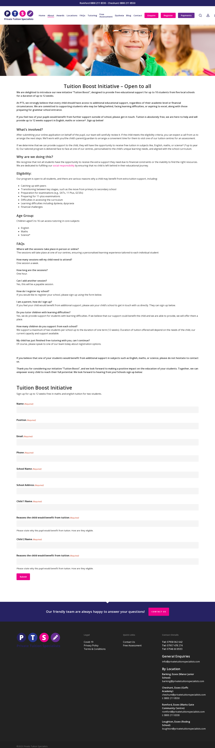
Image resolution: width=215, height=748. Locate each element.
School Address (30, 485)
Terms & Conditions (95, 649)
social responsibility (63, 165)
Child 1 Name (29, 501)
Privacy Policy (91, 645)
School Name (29, 468)
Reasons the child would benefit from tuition (48, 517)
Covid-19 (88, 642)
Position (26, 420)
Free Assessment (132, 645)
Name (25, 403)
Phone (25, 452)
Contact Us (159, 611)
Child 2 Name (29, 539)
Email (24, 436)
